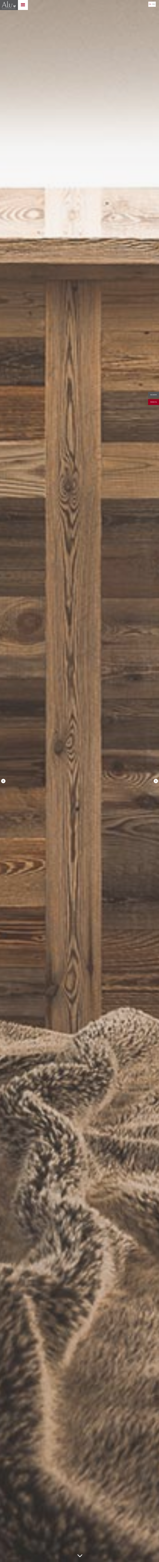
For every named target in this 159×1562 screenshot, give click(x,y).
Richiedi (153, 395)
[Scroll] (79, 1556)
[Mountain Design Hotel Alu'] (9, 5)
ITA (150, 4)
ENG (153, 4)
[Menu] (23, 5)
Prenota (153, 402)
